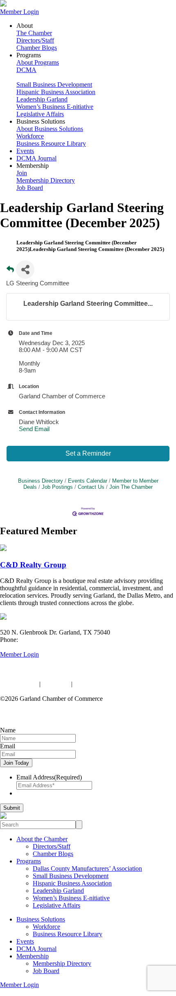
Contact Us (91, 487)
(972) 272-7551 (40, 639)
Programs (28, 861)
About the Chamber (42, 839)
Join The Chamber (131, 487)
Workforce (30, 136)
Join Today (16, 763)
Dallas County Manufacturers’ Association (87, 868)
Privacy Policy (19, 683)
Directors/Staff (35, 40)
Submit (11, 808)
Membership (32, 956)
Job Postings (57, 487)
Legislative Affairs (40, 114)
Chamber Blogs (36, 47)
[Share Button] (25, 269)
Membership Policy (99, 683)
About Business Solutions (49, 128)
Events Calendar (87, 481)
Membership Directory (45, 180)
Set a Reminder (88, 453)
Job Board (29, 187)
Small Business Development (54, 84)
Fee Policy (56, 683)
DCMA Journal (36, 158)
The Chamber (34, 32)
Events (25, 150)
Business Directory (40, 481)
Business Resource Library (51, 143)
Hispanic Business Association (55, 91)
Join (21, 172)
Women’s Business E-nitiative (54, 106)
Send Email (34, 428)
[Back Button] (10, 272)
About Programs (37, 62)
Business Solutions (40, 919)
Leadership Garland (42, 99)
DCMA (26, 69)
